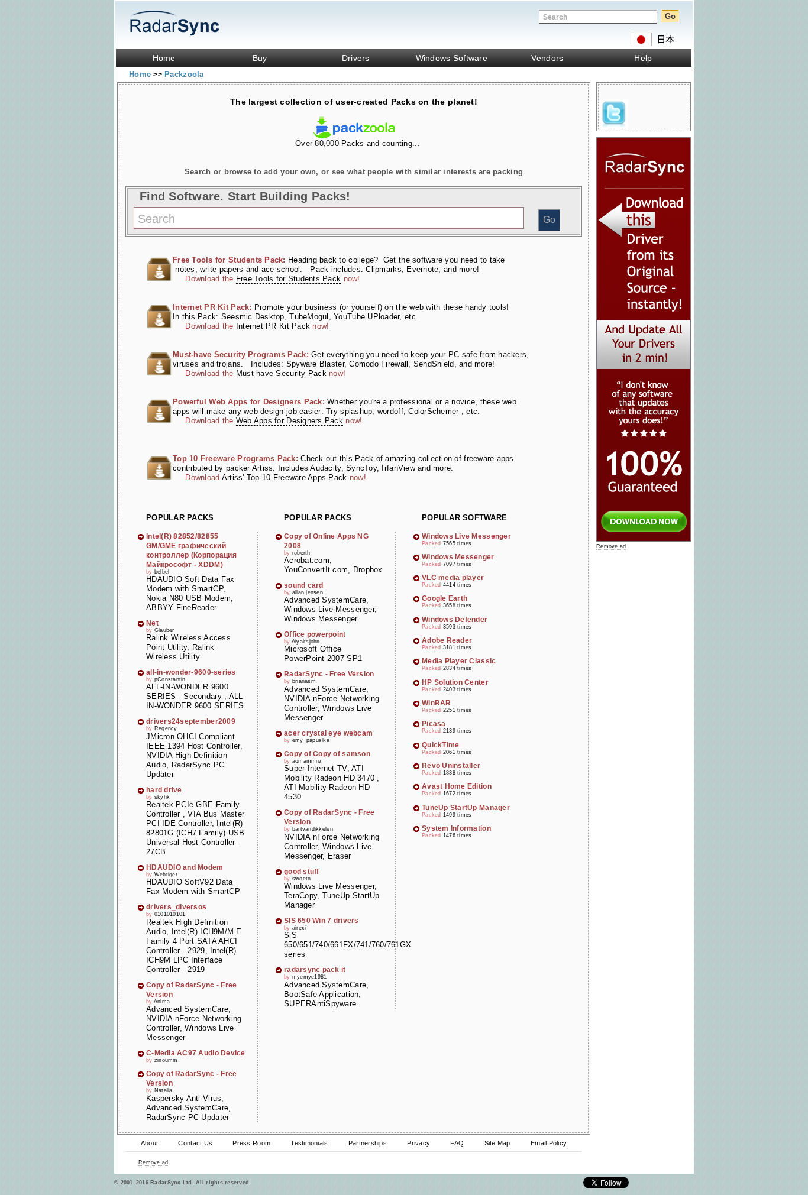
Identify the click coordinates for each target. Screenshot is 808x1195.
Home (164, 58)
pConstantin (170, 679)
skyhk (162, 797)
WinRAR (436, 703)
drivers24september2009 (190, 721)
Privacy (418, 1143)
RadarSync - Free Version (329, 674)
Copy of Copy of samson (327, 754)
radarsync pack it (315, 970)
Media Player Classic (459, 661)
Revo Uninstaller (451, 766)
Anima (162, 1002)
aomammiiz (307, 761)
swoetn (301, 879)
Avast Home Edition (457, 786)
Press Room (251, 1143)
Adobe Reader (447, 640)
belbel (162, 572)
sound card (304, 585)
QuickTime (440, 745)
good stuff (301, 871)
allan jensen (307, 592)
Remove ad (153, 1162)
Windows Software (451, 58)
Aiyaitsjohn (306, 642)
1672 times (457, 793)
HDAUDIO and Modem (185, 867)
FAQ (457, 1143)
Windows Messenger (458, 557)
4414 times (457, 585)
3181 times (457, 647)
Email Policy (549, 1143)
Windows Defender (454, 620)
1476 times (457, 835)
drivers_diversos (176, 907)
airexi (299, 928)
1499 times (457, 815)
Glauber (164, 630)
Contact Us (195, 1143)
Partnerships (367, 1143)
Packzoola (183, 74)
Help (643, 58)
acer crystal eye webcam (328, 733)
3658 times (457, 605)
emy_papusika (310, 740)
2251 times (457, 710)
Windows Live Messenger (466, 536)
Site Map (497, 1143)
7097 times (457, 564)
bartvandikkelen (312, 829)
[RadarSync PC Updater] (643, 539)
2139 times (457, 731)
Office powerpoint (315, 634)
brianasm (304, 681)
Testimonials (309, 1143)
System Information (456, 828)
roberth (301, 553)
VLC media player (453, 578)
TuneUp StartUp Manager (466, 808)
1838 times (457, 773)
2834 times (457, 668)
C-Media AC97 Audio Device (195, 1053)
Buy (260, 58)
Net (152, 623)
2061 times (457, 752)
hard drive (164, 790)
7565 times (457, 543)
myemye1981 (309, 977)
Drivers (356, 58)
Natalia (163, 1090)
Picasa (434, 724)
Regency (165, 728)
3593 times (457, 627)
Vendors (547, 58)
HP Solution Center (455, 682)
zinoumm (166, 1060)
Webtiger (165, 874)
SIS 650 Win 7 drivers (321, 921)
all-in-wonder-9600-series (191, 672)
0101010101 (170, 914)
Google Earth (444, 598)
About (149, 1143)
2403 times (457, 689)
